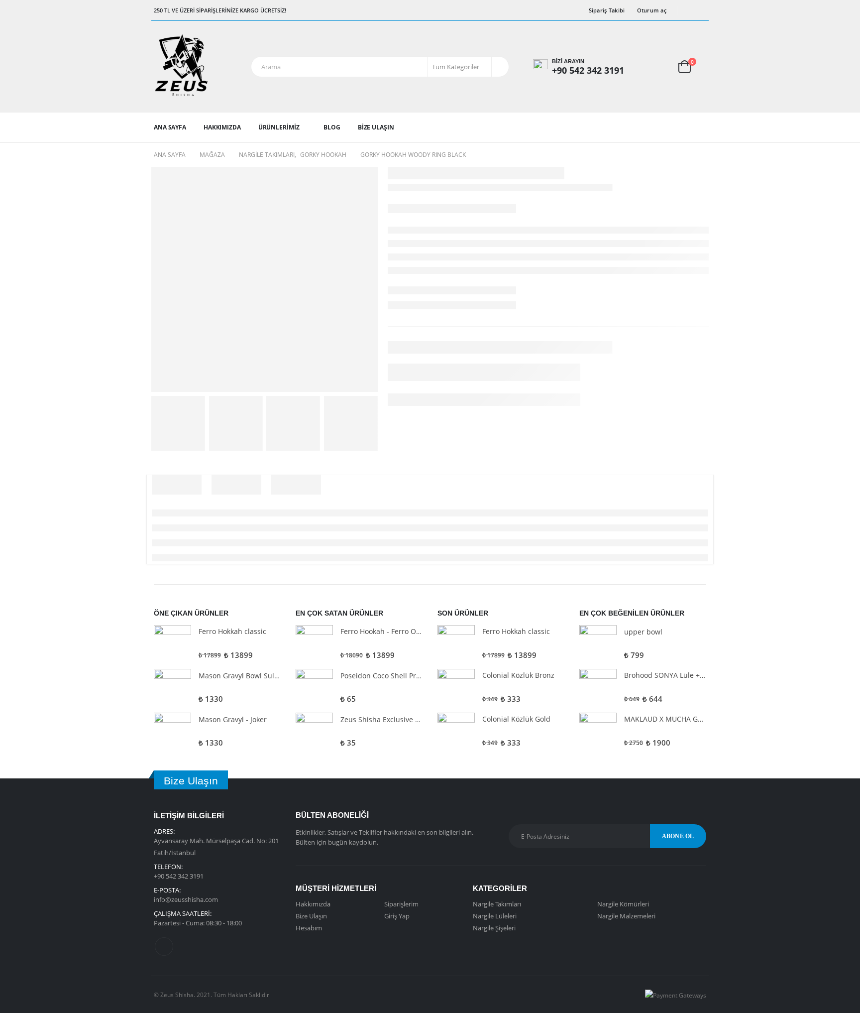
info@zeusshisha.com (186, 899)
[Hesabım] (652, 66)
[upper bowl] (598, 643)
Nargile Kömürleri (623, 903)
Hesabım (309, 927)
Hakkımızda (222, 127)
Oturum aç (651, 10)
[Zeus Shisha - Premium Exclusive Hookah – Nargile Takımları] (181, 66)
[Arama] (499, 67)
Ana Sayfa (170, 127)
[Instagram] (699, 10)
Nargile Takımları (497, 903)
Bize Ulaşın (376, 127)
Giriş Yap (397, 915)
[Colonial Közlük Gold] (456, 731)
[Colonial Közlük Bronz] (456, 687)
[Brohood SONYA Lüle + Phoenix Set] (598, 687)
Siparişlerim (401, 903)
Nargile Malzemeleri (626, 915)
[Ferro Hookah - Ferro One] (314, 643)
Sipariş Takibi (607, 10)
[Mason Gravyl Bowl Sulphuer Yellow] (172, 687)
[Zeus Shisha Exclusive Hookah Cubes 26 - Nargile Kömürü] (314, 731)
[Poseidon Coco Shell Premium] (314, 687)
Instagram (164, 946)
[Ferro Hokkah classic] (172, 643)
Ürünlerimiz (279, 127)
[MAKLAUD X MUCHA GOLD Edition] (598, 731)
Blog (331, 127)
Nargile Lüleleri (495, 915)
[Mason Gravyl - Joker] (172, 731)
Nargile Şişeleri (494, 927)
